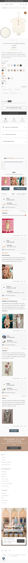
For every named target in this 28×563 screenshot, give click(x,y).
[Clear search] (24, 8)
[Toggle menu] (2, 4)
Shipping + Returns (6, 462)
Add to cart (14, 113)
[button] (14, 162)
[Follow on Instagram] (6, 550)
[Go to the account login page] (20, 4)
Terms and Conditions (6, 483)
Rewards (3, 476)
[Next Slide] (25, 181)
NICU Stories (4, 500)
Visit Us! (21, 540)
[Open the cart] (26, 4)
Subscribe (14, 448)
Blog (2, 498)
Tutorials (3, 457)
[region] (14, 181)
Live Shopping (5, 495)
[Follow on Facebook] (2, 550)
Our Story (3, 493)
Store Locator (4, 479)
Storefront (4, 474)
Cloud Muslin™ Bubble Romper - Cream (15, 292)
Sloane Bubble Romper (12, 342)
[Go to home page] (9, 4)
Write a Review (22, 189)
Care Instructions (5, 464)
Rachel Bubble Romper (12, 204)
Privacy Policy (5, 486)
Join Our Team (5, 481)
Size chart (24, 86)
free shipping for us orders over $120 (14, 1)
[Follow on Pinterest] (9, 550)
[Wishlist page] (23, 4)
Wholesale (4, 471)
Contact (3, 459)
